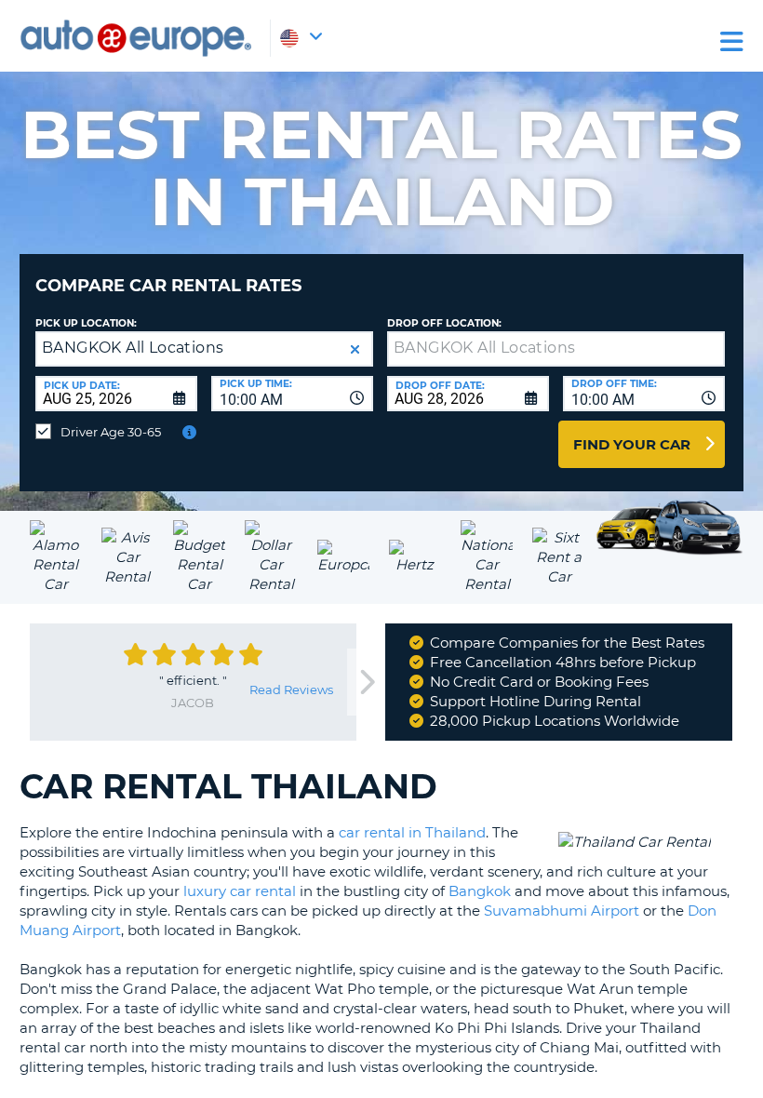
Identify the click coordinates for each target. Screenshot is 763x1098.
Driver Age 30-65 (110, 431)
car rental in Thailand (412, 832)
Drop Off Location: (444, 323)
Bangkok (479, 891)
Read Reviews (291, 689)
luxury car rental (239, 891)
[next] (365, 682)
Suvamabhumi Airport (561, 910)
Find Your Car (631, 444)
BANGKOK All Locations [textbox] (132, 347)
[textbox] (556, 349)
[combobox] (292, 393)
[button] (355, 349)
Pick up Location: (86, 323)
